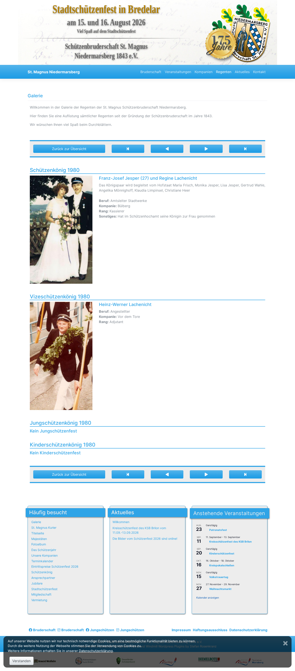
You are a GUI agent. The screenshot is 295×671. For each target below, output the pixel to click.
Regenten (223, 72)
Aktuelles (242, 72)
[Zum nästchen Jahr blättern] (206, 149)
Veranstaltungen (178, 72)
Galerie (36, 522)
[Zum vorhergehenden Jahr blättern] (167, 149)
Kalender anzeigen (207, 597)
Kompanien (204, 72)
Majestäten (39, 539)
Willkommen (121, 522)
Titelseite (37, 533)
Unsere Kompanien (44, 555)
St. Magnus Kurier (43, 527)
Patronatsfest (218, 530)
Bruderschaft (150, 72)
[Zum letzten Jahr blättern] (245, 149)
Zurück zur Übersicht (69, 149)
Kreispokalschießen (221, 565)
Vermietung (39, 600)
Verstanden (21, 661)
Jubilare (37, 583)
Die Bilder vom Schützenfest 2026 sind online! (145, 538)
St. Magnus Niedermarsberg (54, 72)
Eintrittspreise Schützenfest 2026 (54, 566)
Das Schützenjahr (43, 550)
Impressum (181, 630)
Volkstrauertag (218, 577)
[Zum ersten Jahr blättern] (128, 149)
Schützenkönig (41, 572)
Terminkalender (42, 561)
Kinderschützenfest (221, 553)
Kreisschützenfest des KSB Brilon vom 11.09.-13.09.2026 (139, 530)
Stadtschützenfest (44, 589)
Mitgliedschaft (41, 594)
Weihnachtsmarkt (220, 589)
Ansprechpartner (43, 578)
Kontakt (259, 72)
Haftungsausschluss (210, 630)
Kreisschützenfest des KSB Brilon (230, 541)
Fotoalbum (38, 544)
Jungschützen (101, 630)
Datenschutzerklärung (248, 630)
